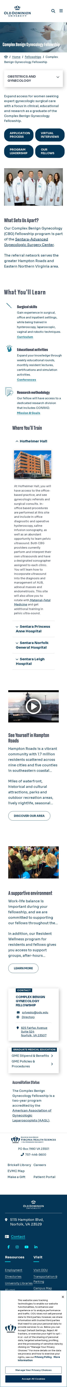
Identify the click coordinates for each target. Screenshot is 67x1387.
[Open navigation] (61, 11)
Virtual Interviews (50, 135)
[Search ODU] (53, 11)
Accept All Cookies (33, 1378)
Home (16, 57)
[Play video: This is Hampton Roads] (33, 706)
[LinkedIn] (35, 1247)
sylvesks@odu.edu (35, 1012)
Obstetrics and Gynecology (22, 79)
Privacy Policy (43, 1357)
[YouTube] (27, 1247)
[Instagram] (17, 1247)
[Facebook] (9, 1247)
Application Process (20, 135)
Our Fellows (47, 151)
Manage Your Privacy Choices (33, 1370)
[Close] (63, 1297)
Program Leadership (18, 151)
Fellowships (33, 57)
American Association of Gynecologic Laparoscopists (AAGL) (31, 1115)
